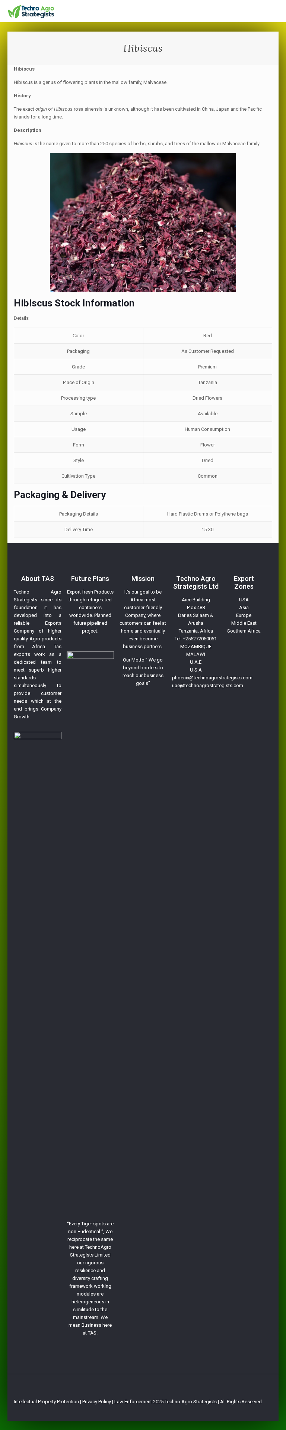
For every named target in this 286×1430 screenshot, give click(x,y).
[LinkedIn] (251, 1409)
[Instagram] (261, 1409)
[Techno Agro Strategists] (31, 11)
